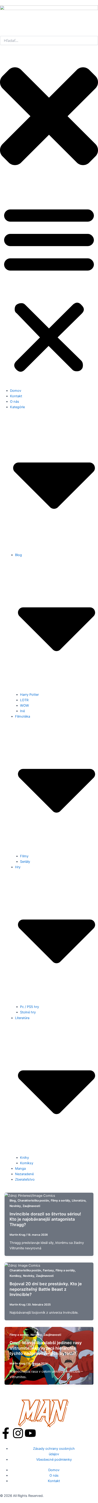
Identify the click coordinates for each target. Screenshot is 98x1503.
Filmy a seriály (60, 1200)
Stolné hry (28, 1012)
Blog (13, 1200)
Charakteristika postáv (33, 1200)
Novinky (15, 1206)
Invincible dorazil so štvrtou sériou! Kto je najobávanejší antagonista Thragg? (45, 1219)
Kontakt (16, 396)
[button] (49, 288)
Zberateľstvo (25, 1179)
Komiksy (26, 1163)
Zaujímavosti (31, 1206)
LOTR (24, 700)
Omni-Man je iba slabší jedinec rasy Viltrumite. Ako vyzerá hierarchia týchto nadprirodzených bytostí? (46, 1348)
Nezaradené (24, 1174)
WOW (24, 705)
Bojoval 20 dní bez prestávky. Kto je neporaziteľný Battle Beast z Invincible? (46, 1289)
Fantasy (48, 1270)
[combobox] (49, 40)
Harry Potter (29, 695)
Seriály (25, 862)
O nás (14, 402)
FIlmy (24, 856)
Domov (15, 391)
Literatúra (78, 1200)
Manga (20, 1168)
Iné (22, 711)
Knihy (24, 1158)
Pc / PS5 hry (29, 1007)
